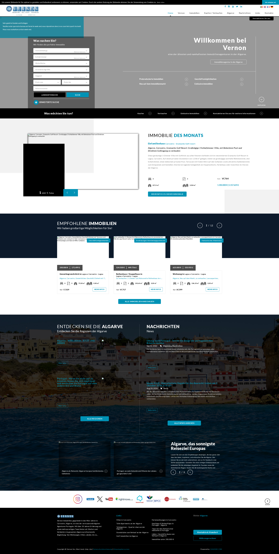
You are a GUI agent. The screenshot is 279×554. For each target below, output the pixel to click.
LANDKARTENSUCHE (49, 95)
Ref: (223, 179)
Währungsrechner (207, 538)
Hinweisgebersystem (121, 549)
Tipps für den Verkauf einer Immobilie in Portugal (162, 529)
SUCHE (77, 95)
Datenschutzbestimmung (102, 549)
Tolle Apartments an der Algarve (129, 523)
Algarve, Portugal (207, 524)
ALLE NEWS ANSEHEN (184, 423)
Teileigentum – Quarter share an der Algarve (130, 528)
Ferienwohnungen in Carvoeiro (164, 520)
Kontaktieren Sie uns (261, 18)
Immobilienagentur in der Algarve (228, 62)
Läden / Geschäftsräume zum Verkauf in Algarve (163, 535)
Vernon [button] (181, 13)
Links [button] (257, 13)
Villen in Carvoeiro (123, 520)
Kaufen (141, 113)
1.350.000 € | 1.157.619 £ (228, 185)
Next (219, 225)
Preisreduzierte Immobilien (151, 79)
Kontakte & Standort (207, 532)
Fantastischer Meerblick (212, 240)
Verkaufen (162, 113)
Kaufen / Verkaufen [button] (213, 13)
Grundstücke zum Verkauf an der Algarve (132, 532)
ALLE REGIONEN (94, 419)
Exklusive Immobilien (190, 113)
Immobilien (194, 13)
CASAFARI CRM (216, 549)
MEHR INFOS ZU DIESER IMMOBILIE (167, 194)
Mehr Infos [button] (160, 2)
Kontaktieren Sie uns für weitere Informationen (234, 113)
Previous (200, 225)
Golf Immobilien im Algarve (127, 536)
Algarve (230, 13)
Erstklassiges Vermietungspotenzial (150, 240)
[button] (61, 50)
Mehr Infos (99, 289)
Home (170, 13)
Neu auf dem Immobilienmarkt (152, 84)
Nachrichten (245, 13)
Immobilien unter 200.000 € (163, 539)
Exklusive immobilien (204, 84)
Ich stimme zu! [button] (270, 2)
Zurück (267, 504)
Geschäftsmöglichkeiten (205, 79)
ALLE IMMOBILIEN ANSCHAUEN (139, 301)
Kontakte (269, 13)
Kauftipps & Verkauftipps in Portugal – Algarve (163, 524)
